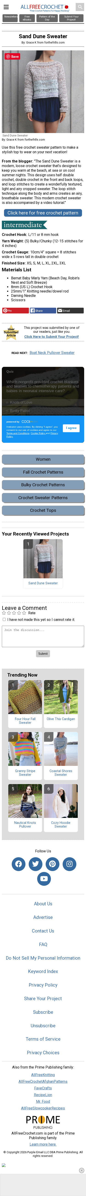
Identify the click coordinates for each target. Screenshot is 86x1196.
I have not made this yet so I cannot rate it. (41, 619)
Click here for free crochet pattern (43, 213)
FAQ (43, 944)
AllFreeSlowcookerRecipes (43, 1108)
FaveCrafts (43, 1088)
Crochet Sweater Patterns (43, 497)
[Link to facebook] (18, 864)
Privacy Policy (43, 985)
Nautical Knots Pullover (25, 824)
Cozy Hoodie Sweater (60, 824)
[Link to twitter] (35, 864)
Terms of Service (43, 1039)
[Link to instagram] (69, 864)
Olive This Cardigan (61, 719)
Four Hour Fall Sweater (25, 721)
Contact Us (43, 931)
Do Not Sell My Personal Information (43, 958)
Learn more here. (43, 1144)
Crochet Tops (43, 510)
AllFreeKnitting (43, 1075)
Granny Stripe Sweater (25, 773)
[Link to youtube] (44, 879)
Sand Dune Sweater (43, 583)
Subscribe (43, 1012)
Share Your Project (43, 998)
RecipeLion (43, 1095)
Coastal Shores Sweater (61, 773)
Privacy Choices (43, 1052)
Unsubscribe (43, 1025)
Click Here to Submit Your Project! (51, 337)
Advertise (43, 917)
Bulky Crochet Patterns (43, 484)
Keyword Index (43, 971)
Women (43, 459)
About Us (43, 903)
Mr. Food (43, 1101)
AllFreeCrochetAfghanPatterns (43, 1081)
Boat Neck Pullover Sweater (52, 352)
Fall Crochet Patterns (43, 472)
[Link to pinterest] (52, 864)
